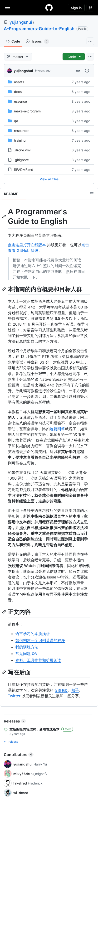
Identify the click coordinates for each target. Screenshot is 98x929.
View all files (49, 179)
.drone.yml (22, 150)
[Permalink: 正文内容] (4, 611)
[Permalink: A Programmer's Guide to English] (4, 216)
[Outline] (92, 193)
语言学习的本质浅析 (32, 633)
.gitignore (21, 160)
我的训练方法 (26, 647)
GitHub (61, 690)
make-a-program (27, 111)
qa (16, 121)
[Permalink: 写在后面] (4, 672)
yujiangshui (21, 22)
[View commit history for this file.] (87, 70)
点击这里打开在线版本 (27, 244)
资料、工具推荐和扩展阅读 (38, 660)
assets (19, 82)
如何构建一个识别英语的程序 (40, 640)
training (20, 140)
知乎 (75, 690)
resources (21, 131)
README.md (23, 170)
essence (20, 101)
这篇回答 (57, 428)
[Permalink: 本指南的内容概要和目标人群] (4, 289)
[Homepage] (49, 7)
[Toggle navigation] (7, 7)
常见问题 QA (26, 653)
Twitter (14, 695)
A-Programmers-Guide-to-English (39, 28)
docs (18, 92)
